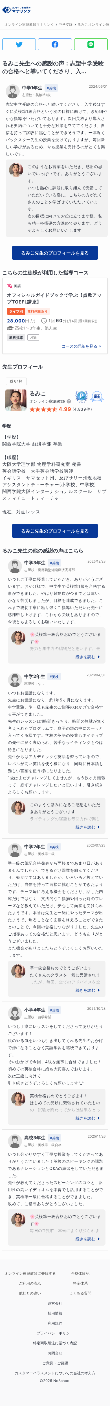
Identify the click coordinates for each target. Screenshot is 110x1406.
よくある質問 (80, 1293)
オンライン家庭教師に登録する (30, 1273)
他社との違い (30, 1293)
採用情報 (55, 1313)
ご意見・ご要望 (55, 1363)
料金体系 (80, 1283)
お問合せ (55, 1353)
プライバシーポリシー (55, 1333)
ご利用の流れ (30, 1283)
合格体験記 (80, 1273)
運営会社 (55, 1303)
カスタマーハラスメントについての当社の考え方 (55, 1373)
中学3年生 (34, 562)
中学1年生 (32, 88)
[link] (55, 316)
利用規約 (55, 1323)
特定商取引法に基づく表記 (55, 1343)
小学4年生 (34, 1010)
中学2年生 (34, 676)
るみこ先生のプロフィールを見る (55, 253)
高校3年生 (34, 1137)
